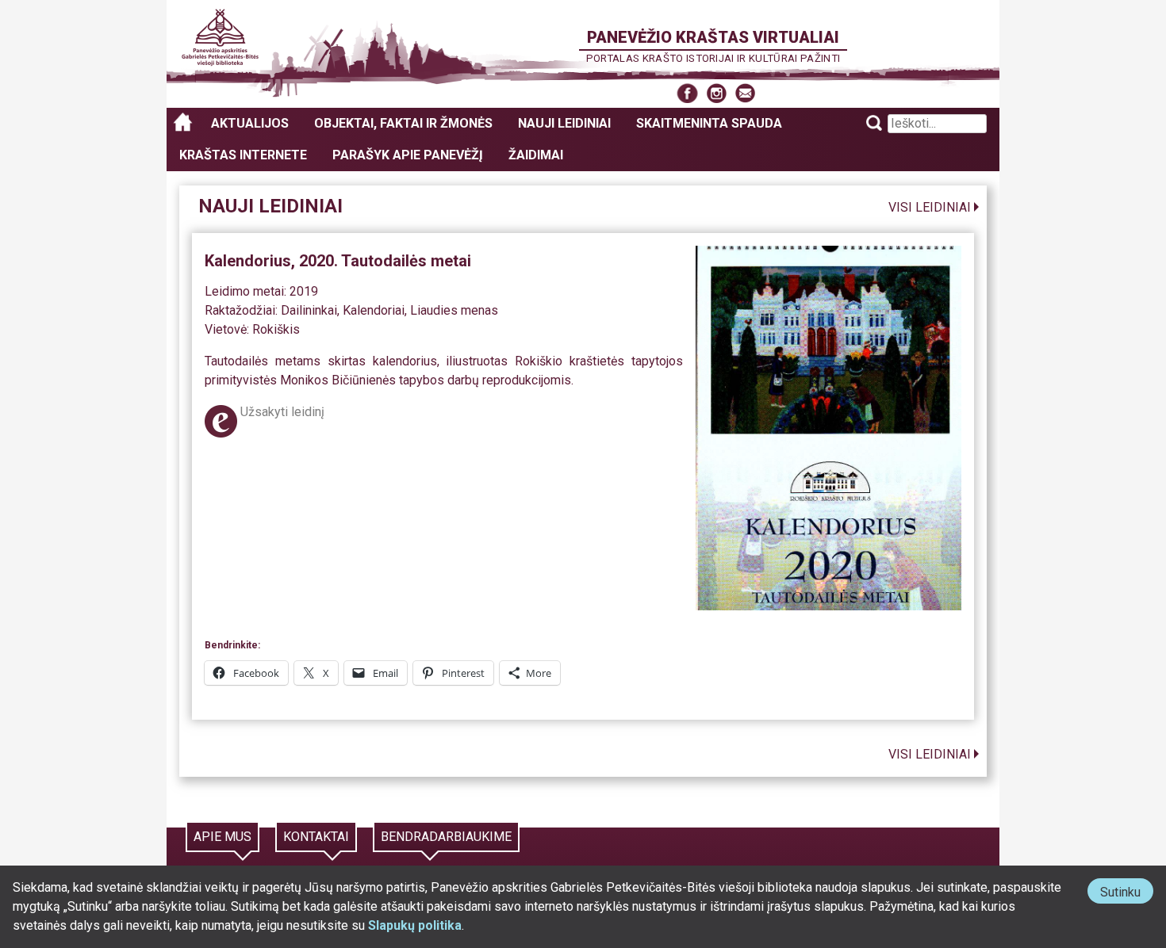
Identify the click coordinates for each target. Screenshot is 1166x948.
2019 (304, 291)
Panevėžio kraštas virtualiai (713, 37)
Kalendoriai (374, 310)
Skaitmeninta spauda (709, 123)
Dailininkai (309, 310)
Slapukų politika (415, 925)
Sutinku (1126, 894)
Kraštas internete (243, 154)
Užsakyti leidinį (282, 411)
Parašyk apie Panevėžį (407, 154)
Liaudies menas (454, 310)
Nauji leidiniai (564, 123)
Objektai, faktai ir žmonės (403, 123)
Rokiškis (276, 329)
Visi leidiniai (929, 207)
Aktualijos (250, 123)
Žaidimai (535, 154)
